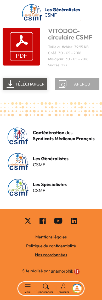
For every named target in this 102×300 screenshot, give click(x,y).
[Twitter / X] (28, 220)
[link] (65, 271)
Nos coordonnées (51, 254)
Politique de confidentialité (51, 245)
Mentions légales (51, 236)
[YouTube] (58, 220)
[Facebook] (42, 220)
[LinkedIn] (74, 220)
